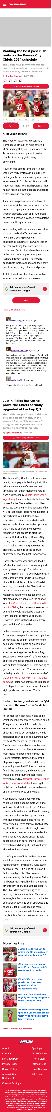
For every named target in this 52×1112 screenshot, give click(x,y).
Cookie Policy (9, 1069)
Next (41, 126)
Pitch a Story (38, 1058)
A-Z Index (36, 1074)
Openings (36, 1048)
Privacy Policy (9, 1063)
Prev (11, 126)
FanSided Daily (10, 1058)
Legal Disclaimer (40, 1069)
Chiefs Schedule (18, 310)
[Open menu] (4, 4)
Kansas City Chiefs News (21, 1029)
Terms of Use (38, 1063)
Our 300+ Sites (39, 1053)
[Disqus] (27, 351)
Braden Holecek (14, 76)
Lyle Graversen (13, 432)
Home (5, 310)
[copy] (20, 81)
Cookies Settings (11, 1083)
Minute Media (16, 1090)
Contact (6, 1053)
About (5, 1048)
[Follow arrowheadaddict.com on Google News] (45, 289)
